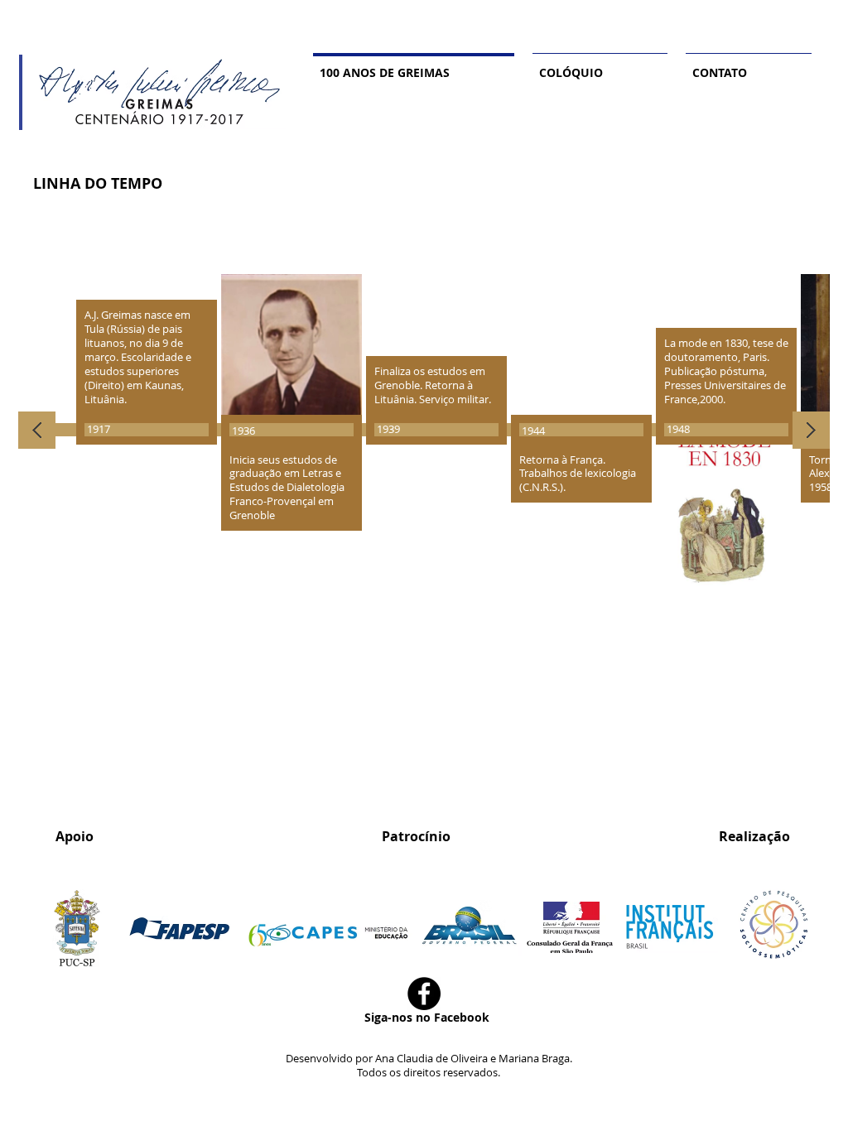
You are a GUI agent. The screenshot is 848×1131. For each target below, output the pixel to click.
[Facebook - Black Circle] (424, 993)
